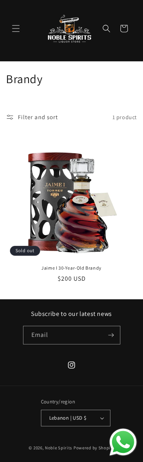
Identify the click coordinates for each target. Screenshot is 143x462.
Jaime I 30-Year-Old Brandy (71, 268)
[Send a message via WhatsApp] (123, 442)
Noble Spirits (58, 448)
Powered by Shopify (93, 448)
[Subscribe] (111, 335)
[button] (16, 28)
